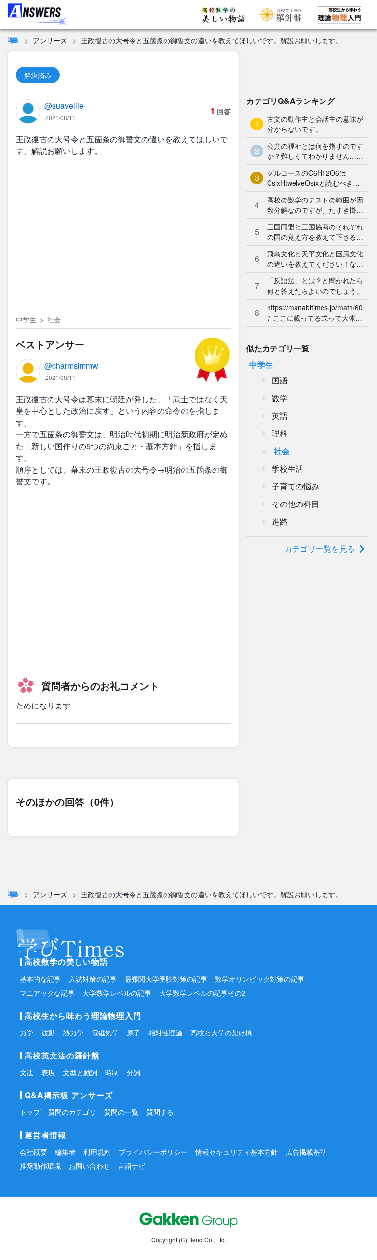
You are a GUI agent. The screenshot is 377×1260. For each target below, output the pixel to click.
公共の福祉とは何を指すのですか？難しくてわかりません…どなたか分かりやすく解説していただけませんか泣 (315, 151)
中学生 (26, 319)
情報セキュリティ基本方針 (236, 1152)
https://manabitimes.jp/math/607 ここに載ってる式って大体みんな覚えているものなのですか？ (315, 312)
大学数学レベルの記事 (116, 993)
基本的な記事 (40, 978)
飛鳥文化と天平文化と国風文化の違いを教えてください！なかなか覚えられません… (315, 259)
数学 (280, 397)
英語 (280, 415)
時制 (112, 1072)
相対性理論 (165, 1032)
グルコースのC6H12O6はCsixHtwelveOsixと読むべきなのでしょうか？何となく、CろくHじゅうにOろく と (314, 178)
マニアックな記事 (47, 993)
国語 (280, 380)
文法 (26, 1072)
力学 (26, 1032)
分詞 (133, 1072)
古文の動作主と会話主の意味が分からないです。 (315, 124)
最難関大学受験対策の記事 (166, 978)
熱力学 (73, 1032)
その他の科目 (295, 503)
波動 (48, 1032)
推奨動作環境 (40, 1166)
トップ (30, 1112)
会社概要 (33, 1152)
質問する (160, 1112)
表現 (48, 1072)
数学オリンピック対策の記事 (259, 978)
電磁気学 (105, 1032)
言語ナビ (131, 1166)
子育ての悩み (295, 486)
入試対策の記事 (93, 978)
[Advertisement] (123, 237)
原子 (133, 1032)
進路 (280, 521)
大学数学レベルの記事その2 (202, 993)
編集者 (65, 1152)
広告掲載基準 (306, 1152)
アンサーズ (50, 40)
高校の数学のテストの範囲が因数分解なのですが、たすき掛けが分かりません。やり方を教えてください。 (315, 205)
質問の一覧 (121, 1112)
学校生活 (287, 468)
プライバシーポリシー (153, 1152)
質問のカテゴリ (72, 1112)
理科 (280, 433)
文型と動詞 (80, 1072)
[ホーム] (13, 40)
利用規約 (97, 1152)
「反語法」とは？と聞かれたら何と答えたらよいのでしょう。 (315, 286)
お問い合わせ (89, 1166)
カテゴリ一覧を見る (319, 548)
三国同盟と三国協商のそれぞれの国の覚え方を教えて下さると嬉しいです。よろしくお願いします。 (315, 232)
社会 (54, 319)
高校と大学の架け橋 (221, 1032)
